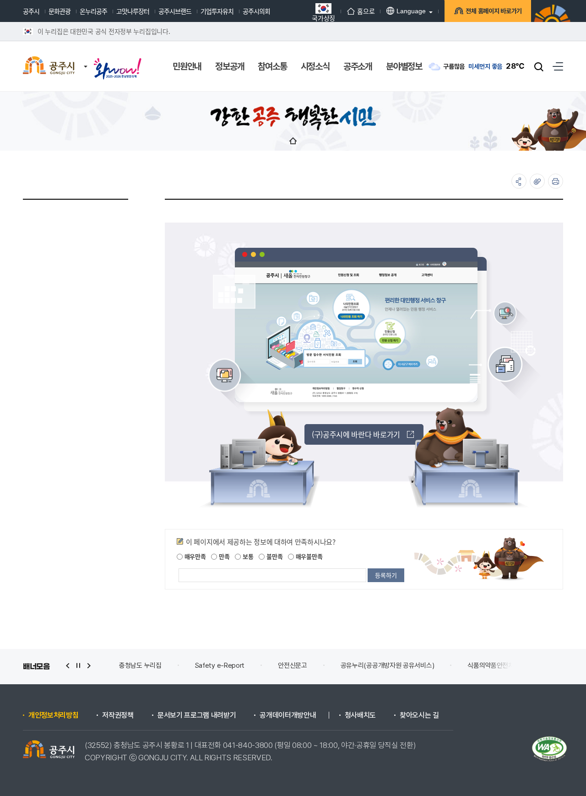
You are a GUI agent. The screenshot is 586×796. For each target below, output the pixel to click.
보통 (247, 556)
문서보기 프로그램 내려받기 (196, 715)
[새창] (117, 60)
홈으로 (365, 11)
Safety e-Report (220, 665)
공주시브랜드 (174, 11)
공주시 (31, 11)
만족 (223, 556)
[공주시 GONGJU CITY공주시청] (49, 66)
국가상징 (323, 17)
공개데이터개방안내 (288, 715)
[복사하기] (537, 181)
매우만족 (194, 556)
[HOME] (293, 140)
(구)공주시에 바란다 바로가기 (356, 434)
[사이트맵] (558, 66)
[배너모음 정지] (78, 666)
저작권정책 (117, 715)
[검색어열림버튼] (538, 66)
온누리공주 (93, 11)
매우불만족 (308, 556)
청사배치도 (360, 715)
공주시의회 (256, 11)
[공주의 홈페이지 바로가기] (85, 57)
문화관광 (60, 11)
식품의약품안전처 (490, 665)
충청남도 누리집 (140, 665)
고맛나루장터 (132, 11)
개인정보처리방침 (53, 715)
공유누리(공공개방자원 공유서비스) (387, 665)
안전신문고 (292, 665)
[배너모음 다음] (89, 666)
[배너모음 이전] (68, 666)
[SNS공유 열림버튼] (518, 181)
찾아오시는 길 (419, 715)
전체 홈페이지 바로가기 (494, 11)
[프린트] (555, 181)
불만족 (273, 556)
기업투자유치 (217, 11)
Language (411, 11)
